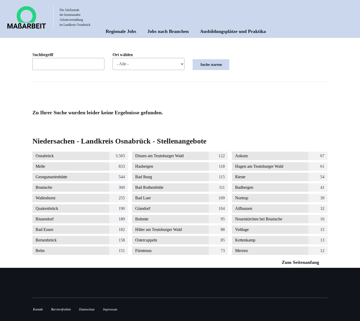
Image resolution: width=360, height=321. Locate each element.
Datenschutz (87, 309)
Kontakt (38, 309)
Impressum (110, 309)
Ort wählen (123, 55)
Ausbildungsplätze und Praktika (233, 31)
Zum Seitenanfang (301, 262)
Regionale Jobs (121, 31)
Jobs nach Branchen (168, 31)
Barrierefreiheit (61, 309)
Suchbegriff (42, 55)
